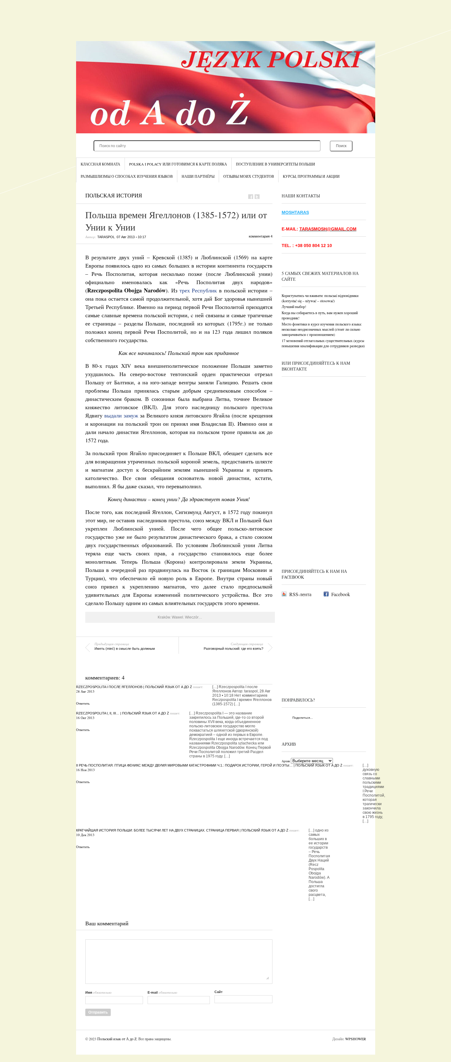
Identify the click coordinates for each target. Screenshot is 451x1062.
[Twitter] (332, 718)
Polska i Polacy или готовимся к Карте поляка (178, 164)
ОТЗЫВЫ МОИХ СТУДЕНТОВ (248, 176)
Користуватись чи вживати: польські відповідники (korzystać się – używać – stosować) (320, 298)
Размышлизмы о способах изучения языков (127, 176)
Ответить (83, 703)
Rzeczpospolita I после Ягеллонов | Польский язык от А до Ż (134, 687)
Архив (286, 761)
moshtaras (295, 212)
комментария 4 (260, 236)
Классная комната (100, 164)
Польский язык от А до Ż (117, 1038)
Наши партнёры (198, 176)
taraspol (106, 237)
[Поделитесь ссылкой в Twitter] (257, 196)
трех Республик (198, 290)
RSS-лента (300, 594)
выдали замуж (121, 415)
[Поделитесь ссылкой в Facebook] (250, 196)
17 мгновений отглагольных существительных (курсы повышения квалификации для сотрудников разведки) (323, 343)
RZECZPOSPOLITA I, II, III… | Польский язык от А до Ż (122, 713)
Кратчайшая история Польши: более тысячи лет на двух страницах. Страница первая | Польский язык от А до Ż (182, 830)
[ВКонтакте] (319, 718)
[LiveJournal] (351, 718)
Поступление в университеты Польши (275, 164)
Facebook (340, 594)
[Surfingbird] (286, 726)
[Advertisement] (225, 24)
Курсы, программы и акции (311, 176)
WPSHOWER (355, 1038)
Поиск (341, 146)
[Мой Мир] (345, 718)
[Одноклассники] (338, 718)
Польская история (113, 195)
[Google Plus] (358, 718)
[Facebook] (325, 718)
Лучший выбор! (294, 306)
